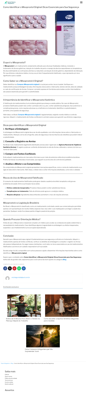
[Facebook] (5, 268)
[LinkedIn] (24, 268)
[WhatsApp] (19, 268)
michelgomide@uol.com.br (21, 277)
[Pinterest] (14, 268)
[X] (10, 268)
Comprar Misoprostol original (28, 84)
